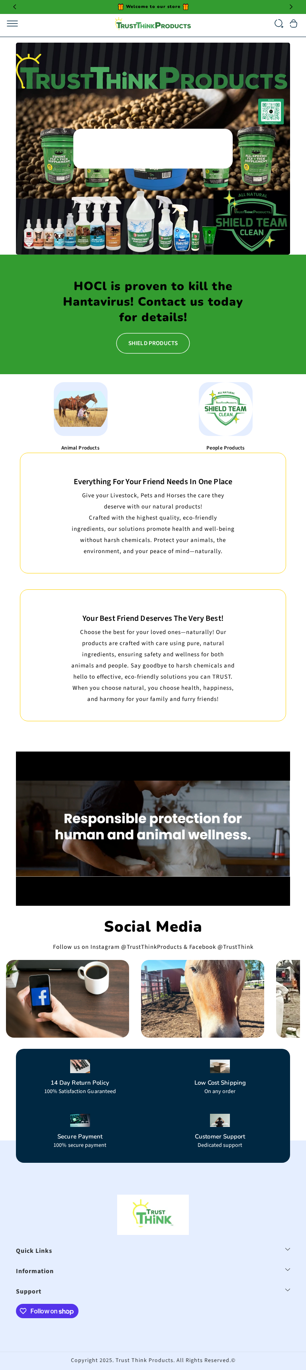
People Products (225, 447)
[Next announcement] (291, 7)
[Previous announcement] (15, 7)
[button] (12, 23)
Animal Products (80, 447)
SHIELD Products (153, 343)
